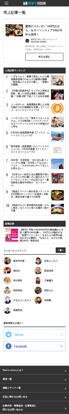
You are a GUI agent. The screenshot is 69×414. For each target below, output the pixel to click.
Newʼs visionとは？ (13, 370)
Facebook (20, 346)
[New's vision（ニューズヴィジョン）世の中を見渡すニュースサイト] (34, 5)
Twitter (19, 334)
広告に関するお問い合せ (15, 396)
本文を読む (44, 56)
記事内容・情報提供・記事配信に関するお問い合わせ (19, 407)
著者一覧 (7, 379)
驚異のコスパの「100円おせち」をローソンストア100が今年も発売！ (43, 30)
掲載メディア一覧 (12, 388)
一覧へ (60, 250)
